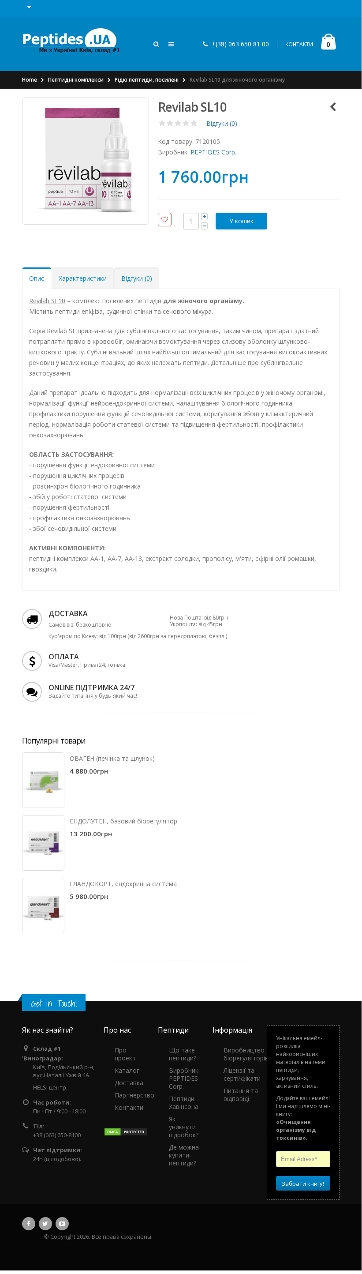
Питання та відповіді (241, 1094)
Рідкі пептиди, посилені (147, 79)
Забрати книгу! (303, 1184)
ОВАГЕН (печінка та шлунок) (112, 758)
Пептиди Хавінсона (183, 1102)
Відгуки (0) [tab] (136, 278)
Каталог (127, 1070)
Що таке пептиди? (182, 1054)
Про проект (125, 1054)
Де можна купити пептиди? (184, 1155)
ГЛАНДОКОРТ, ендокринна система (123, 883)
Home (29, 79)
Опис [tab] (36, 278)
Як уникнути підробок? (183, 1127)
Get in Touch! (54, 1003)
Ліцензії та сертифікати (242, 1074)
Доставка (129, 1083)
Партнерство (134, 1095)
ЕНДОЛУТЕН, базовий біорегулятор (123, 821)
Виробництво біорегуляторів (246, 1054)
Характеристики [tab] (83, 278)
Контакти (129, 1107)
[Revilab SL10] (85, 161)
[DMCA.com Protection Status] (126, 1131)
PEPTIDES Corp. (213, 152)
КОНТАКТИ (299, 44)
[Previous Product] (333, 107)
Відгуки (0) (221, 123)
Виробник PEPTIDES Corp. (183, 1078)
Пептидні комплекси (76, 79)
